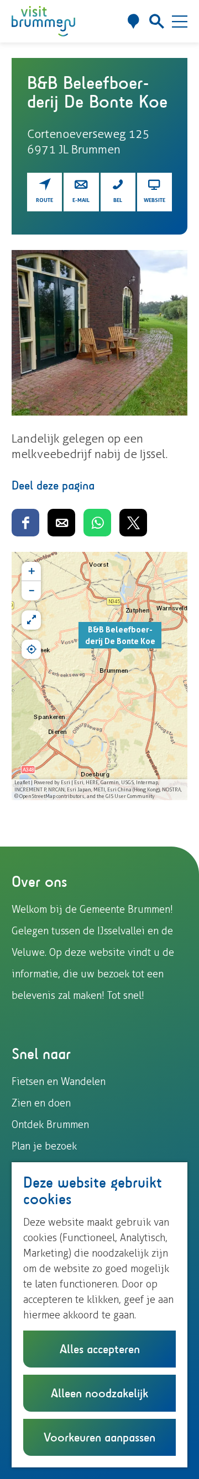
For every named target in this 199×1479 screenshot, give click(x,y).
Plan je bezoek (44, 1146)
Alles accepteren (100, 1348)
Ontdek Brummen (50, 1125)
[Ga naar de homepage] (43, 21)
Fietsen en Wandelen (59, 1082)
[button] (120, 641)
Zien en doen (41, 1103)
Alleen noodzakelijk (99, 1393)
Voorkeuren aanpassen (99, 1437)
